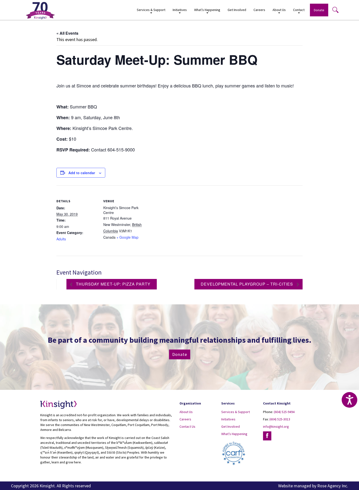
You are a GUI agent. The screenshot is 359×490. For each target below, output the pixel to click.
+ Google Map (127, 237)
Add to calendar (81, 172)
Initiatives (228, 419)
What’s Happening (234, 434)
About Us (186, 412)
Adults (61, 238)
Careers (259, 10)
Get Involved (237, 10)
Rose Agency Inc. (332, 486)
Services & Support (235, 412)
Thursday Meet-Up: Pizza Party (112, 284)
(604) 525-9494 (284, 412)
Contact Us (187, 426)
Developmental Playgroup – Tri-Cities (247, 284)
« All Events (67, 33)
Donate (319, 10)
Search (335, 10)
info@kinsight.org (276, 426)
